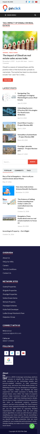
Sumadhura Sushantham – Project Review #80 (27, 136)
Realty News (13, 52)
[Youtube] (36, 2)
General (5, 52)
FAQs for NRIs (8, 262)
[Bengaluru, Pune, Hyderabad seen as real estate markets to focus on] (9, 216)
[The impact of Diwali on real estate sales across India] (20, 41)
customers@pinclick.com (12, 333)
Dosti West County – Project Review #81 (26, 124)
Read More (7, 79)
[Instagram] (32, 2)
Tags (29, 170)
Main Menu (11, 15)
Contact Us (7, 273)
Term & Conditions (9, 269)
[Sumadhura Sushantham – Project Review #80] (9, 135)
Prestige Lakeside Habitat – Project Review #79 (27, 148)
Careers (6, 265)
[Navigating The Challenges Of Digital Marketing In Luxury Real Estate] (9, 93)
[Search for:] (20, 161)
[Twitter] (29, 2)
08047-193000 (8, 341)
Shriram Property (9, 302)
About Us (6, 258)
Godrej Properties (9, 287)
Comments (19, 170)
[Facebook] (26, 2)
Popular (7, 170)
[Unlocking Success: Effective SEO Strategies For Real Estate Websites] (9, 108)
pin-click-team (22, 61)
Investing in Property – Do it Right (16, 231)
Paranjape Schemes (10, 306)
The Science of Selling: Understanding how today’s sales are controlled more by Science (26, 203)
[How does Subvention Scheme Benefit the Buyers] (8, 187)
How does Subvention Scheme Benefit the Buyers (26, 188)
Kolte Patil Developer (11, 309)
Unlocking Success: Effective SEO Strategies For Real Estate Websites (27, 111)
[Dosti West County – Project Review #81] (9, 123)
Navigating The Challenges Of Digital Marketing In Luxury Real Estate (27, 96)
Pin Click (24, 431)
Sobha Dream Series (10, 298)
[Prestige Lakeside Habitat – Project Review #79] (9, 146)
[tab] (8, 170)
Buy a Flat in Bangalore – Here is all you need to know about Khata (18, 177)
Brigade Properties (10, 290)
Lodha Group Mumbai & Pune (13, 313)
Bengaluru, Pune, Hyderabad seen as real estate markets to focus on (27, 219)
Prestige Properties (10, 294)
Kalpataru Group (9, 317)
